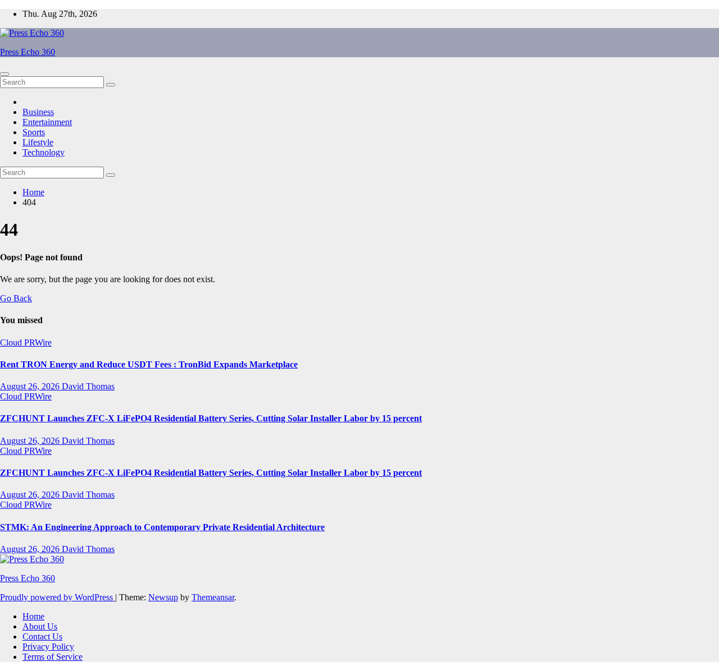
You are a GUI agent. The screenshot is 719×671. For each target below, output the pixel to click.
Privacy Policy (48, 646)
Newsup (163, 597)
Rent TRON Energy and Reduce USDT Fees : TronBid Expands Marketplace (149, 364)
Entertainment (47, 122)
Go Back (16, 298)
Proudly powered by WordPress (57, 597)
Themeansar (213, 597)
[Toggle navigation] (4, 74)
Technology (43, 152)
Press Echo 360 (27, 52)
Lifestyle (37, 142)
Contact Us (42, 636)
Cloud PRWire (26, 342)
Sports (33, 132)
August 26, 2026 (31, 386)
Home (33, 192)
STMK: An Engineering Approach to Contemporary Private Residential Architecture (162, 527)
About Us (39, 626)
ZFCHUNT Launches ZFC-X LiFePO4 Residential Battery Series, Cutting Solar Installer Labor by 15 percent (211, 418)
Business (38, 112)
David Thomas (88, 386)
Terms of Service (52, 656)
